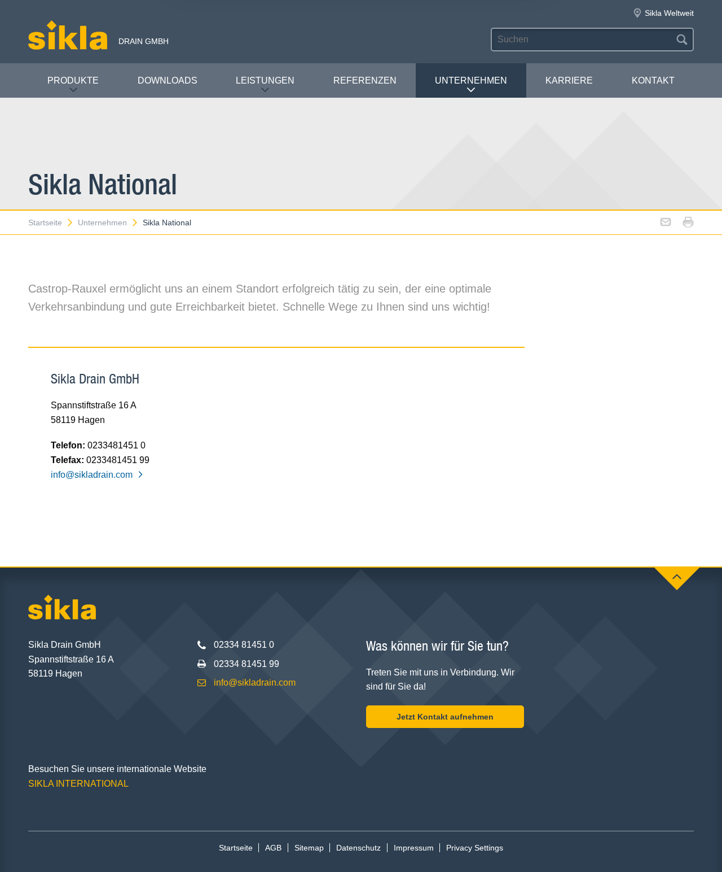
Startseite (45, 222)
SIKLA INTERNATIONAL (78, 783)
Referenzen (365, 80)
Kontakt (653, 80)
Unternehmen (471, 80)
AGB (273, 847)
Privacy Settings (474, 847)
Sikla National (167, 222)
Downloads (167, 80)
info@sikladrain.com (92, 474)
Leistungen (265, 80)
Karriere (569, 80)
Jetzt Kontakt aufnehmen (445, 716)
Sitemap (309, 847)
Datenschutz (358, 847)
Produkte (73, 80)
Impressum (414, 847)
